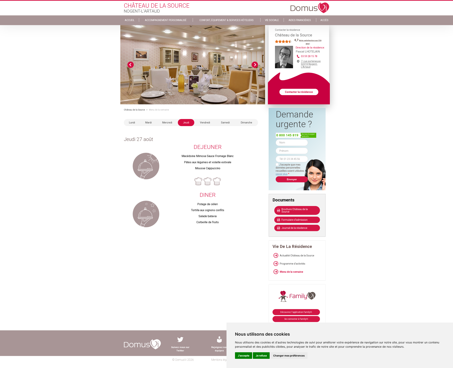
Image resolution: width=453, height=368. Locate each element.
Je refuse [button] (261, 355)
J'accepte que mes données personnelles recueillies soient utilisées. (292, 169)
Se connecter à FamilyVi (296, 319)
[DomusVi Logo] (310, 6)
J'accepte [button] (243, 355)
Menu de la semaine (291, 271)
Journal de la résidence (294, 228)
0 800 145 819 (287, 135)
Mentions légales (221, 359)
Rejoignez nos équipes (219, 349)
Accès (324, 20)
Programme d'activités (292, 263)
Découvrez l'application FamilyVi (296, 312)
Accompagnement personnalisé (166, 20)
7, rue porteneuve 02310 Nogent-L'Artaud (311, 64)
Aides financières (300, 20)
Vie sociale (272, 20)
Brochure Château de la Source (295, 210)
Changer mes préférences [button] (289, 355)
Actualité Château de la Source (297, 255)
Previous (130, 65)
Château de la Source (134, 110)
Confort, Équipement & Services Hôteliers (226, 20)
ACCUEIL (129, 20)
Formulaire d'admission (295, 219)
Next (255, 65)
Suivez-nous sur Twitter (180, 349)
